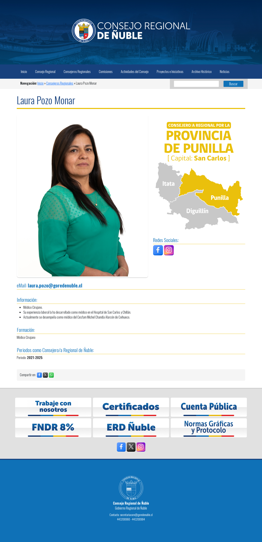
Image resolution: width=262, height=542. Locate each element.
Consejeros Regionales (77, 71)
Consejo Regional (45, 71)
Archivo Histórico (202, 71)
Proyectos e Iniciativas (170, 71)
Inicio (24, 71)
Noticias (224, 71)
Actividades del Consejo (135, 71)
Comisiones (106, 71)
